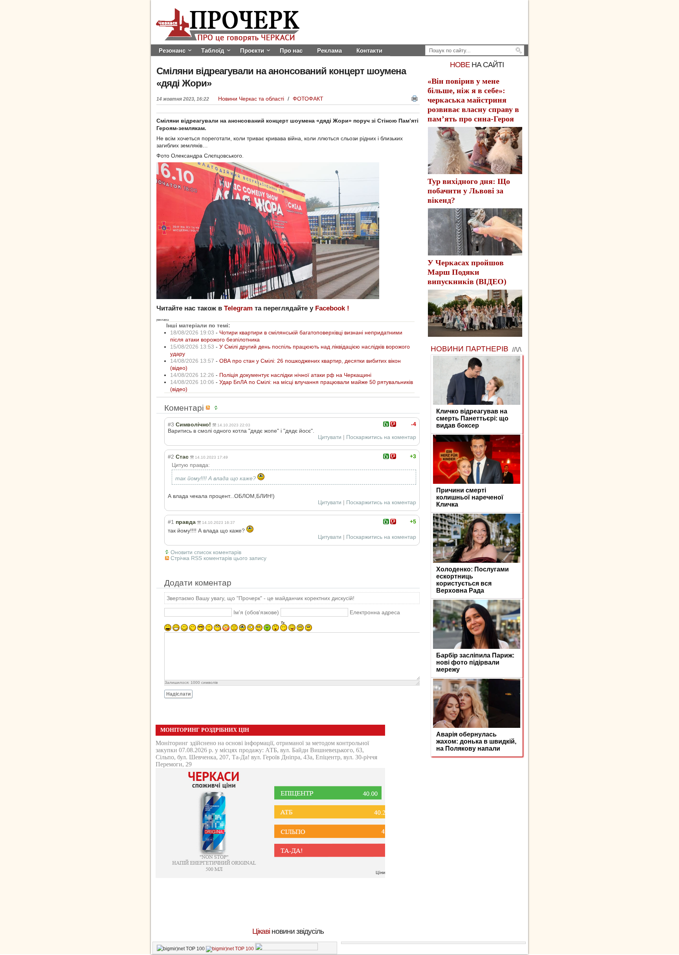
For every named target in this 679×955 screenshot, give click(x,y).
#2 (171, 457)
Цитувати (329, 437)
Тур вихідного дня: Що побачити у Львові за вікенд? (469, 190)
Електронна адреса (375, 612)
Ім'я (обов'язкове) (256, 612)
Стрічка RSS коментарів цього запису (218, 558)
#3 (171, 424)
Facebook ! (332, 308)
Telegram (238, 308)
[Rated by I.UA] (286, 948)
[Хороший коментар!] (386, 424)
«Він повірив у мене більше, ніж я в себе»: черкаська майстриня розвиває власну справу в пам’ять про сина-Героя (473, 100)
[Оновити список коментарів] (217, 407)
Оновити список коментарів (206, 552)
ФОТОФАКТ (308, 99)
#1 (171, 522)
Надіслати (178, 694)
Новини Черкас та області (252, 99)
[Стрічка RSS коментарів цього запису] (209, 407)
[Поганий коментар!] (393, 424)
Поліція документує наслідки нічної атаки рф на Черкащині (295, 375)
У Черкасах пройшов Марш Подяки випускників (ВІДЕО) (467, 272)
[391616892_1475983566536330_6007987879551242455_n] (267, 297)
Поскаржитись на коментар (381, 437)
